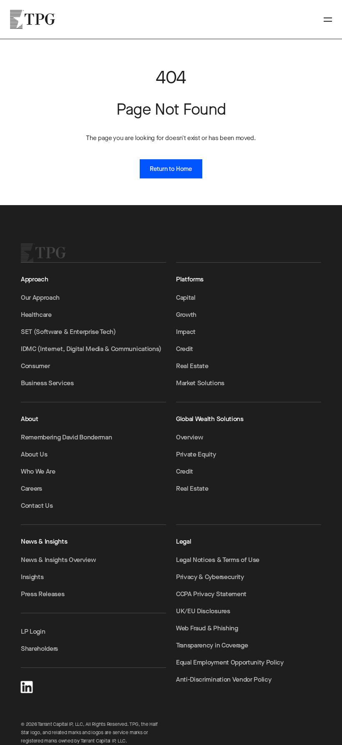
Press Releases (43, 593)
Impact (186, 331)
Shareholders (39, 648)
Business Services (47, 383)
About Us (34, 454)
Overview (189, 437)
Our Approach (40, 297)
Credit (184, 348)
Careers (31, 488)
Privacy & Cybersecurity (210, 576)
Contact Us (37, 505)
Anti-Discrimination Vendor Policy (223, 679)
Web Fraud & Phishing (207, 628)
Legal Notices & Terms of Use (217, 559)
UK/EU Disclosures (203, 611)
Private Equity (196, 454)
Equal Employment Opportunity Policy (230, 662)
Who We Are (38, 471)
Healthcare (36, 314)
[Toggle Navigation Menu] (328, 19)
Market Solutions (200, 383)
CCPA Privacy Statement (211, 593)
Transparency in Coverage (212, 645)
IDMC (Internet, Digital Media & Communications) (91, 348)
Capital (186, 297)
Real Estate (192, 365)
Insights (32, 576)
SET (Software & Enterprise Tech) (68, 331)
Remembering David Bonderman (66, 437)
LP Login (33, 631)
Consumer (35, 365)
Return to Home (171, 169)
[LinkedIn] (27, 685)
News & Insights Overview (58, 559)
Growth (186, 314)
